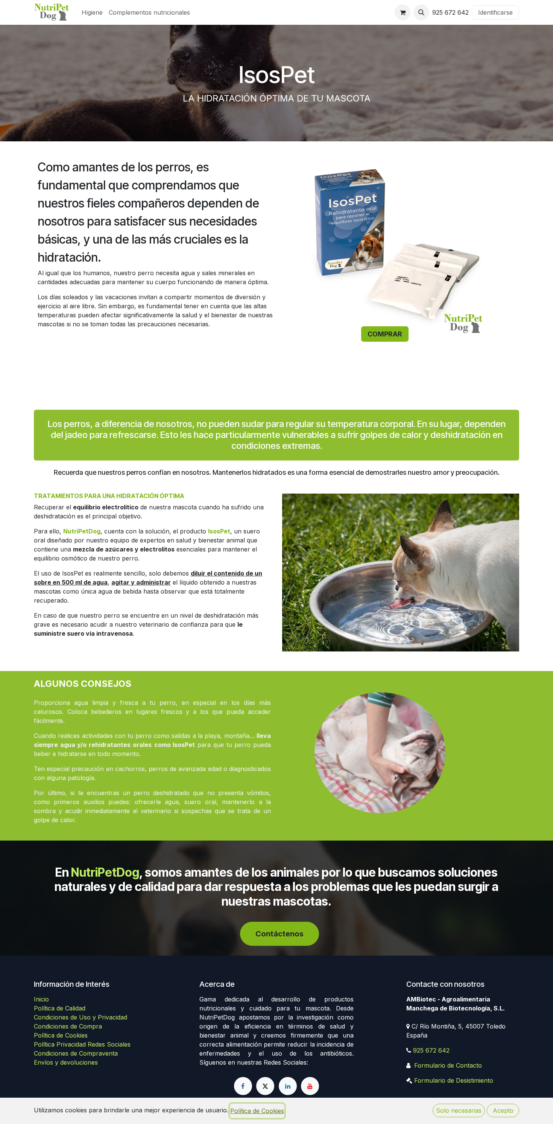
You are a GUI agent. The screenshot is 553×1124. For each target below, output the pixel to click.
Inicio (41, 999)
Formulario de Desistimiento (453, 1080)
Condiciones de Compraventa (76, 1053)
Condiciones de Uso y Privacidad (80, 1017)
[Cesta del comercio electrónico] (402, 12)
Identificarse (495, 12)
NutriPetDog (105, 872)
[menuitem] (92, 12)
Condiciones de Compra (68, 1026)
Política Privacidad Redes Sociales (82, 1044)
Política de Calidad (59, 1008)
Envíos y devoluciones (66, 1062)
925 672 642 (431, 1050)
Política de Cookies (61, 1035)
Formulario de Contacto (448, 1065)
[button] (421, 12)
